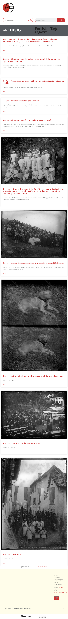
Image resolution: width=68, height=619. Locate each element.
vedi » (4, 50)
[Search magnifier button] (31, 20)
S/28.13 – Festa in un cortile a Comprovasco (21, 443)
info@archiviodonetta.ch (60, 592)
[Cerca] (61, 20)
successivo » (44, 567)
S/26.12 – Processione (12, 554)
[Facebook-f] (63, 608)
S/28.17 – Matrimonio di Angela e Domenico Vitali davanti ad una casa (33, 376)
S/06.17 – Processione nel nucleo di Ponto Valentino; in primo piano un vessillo (33, 82)
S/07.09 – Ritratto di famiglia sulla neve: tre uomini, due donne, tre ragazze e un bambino (31, 60)
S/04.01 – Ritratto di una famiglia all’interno (22, 101)
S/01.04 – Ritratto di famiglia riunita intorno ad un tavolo (27, 120)
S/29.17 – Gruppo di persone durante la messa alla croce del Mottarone (33, 263)
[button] (63, 7)
